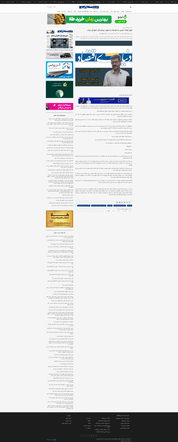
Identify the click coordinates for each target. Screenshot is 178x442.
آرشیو (75, 11)
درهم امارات (149, 2)
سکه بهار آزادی (16, 2)
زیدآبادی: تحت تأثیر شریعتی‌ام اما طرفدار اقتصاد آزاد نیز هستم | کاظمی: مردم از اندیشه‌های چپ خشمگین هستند (61, 119)
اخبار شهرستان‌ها (129, 33)
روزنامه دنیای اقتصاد (125, 421)
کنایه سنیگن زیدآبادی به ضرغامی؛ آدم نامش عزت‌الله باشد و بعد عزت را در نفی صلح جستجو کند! (59, 138)
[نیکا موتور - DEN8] (59, 55)
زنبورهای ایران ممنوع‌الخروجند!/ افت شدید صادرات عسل (62, 205)
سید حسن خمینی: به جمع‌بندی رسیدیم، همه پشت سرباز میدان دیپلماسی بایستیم (61, 128)
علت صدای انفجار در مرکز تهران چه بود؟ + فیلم (63, 158)
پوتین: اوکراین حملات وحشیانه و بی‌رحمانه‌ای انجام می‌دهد (61, 134)
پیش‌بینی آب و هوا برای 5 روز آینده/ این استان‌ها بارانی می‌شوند (60, 366)
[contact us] (84, 436)
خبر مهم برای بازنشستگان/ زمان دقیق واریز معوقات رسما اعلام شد (60, 145)
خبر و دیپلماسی (128, 11)
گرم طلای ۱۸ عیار (85, 2)
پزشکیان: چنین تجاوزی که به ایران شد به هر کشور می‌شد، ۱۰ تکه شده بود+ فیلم (60, 304)
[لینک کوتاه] (129, 202)
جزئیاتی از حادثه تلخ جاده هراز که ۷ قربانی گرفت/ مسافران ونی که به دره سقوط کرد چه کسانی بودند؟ (59, 166)
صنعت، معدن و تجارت (104, 11)
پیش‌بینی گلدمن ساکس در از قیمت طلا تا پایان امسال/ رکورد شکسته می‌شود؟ (59, 333)
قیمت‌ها (79, 11)
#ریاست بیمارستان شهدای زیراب (98, 205)
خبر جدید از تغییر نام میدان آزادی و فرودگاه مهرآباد (63, 163)
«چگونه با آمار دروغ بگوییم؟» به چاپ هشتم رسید (63, 321)
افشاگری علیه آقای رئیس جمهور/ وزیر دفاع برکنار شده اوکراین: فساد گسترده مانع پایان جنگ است (60, 142)
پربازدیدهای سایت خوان (59, 115)
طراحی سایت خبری (51, 439)
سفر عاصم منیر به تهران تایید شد (66, 364)
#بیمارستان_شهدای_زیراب (119, 205)
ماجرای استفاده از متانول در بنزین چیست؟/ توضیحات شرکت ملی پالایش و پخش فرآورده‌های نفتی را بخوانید (60, 318)
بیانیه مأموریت (68, 421)
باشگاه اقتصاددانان (85, 11)
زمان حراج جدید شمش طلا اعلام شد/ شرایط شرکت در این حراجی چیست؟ (60, 247)
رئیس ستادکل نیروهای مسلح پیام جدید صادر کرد (63, 354)
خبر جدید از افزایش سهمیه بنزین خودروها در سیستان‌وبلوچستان (60, 170)
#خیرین (109, 205)
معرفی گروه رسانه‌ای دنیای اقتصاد (122, 418)
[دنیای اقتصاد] (89, 7)
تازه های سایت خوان (59, 233)
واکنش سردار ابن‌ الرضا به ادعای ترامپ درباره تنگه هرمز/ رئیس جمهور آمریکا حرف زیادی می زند (59, 236)
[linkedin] (122, 202)
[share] (86, 436)
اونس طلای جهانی (49, 2)
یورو (163, 2)
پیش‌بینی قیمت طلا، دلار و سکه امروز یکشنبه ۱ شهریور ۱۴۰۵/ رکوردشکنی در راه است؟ (61, 398)
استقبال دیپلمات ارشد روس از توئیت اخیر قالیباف (63, 361)
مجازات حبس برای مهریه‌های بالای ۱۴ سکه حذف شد (63, 294)
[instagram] (96, 436)
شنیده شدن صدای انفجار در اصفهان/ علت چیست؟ (63, 369)
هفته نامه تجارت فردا (125, 425)
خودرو (91, 11)
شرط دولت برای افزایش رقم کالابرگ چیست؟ (64, 371)
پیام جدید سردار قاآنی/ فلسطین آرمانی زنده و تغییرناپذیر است (61, 339)
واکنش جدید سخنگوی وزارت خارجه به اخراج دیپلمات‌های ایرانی (61, 307)
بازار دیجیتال (95, 11)
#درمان (129, 205)
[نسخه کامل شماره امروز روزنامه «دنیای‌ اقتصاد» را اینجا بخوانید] (59, 38)
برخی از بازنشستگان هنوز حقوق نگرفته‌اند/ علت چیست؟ (62, 300)
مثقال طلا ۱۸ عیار (67, 2)
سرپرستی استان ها (86, 425)
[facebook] (127, 202)
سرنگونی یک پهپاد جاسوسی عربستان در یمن (64, 260)
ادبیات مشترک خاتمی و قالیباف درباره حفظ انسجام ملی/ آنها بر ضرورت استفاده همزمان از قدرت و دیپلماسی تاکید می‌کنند (61, 374)
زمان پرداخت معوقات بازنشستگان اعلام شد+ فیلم (63, 291)
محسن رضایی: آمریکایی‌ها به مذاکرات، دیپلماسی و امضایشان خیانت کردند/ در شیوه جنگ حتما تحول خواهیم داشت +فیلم (60, 155)
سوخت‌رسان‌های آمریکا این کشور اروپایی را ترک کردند (62, 391)
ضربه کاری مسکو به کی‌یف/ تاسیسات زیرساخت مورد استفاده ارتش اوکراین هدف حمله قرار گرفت (60, 240)
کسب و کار (63, 11)
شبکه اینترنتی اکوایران (125, 423)
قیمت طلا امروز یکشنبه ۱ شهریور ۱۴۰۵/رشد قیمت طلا (62, 278)
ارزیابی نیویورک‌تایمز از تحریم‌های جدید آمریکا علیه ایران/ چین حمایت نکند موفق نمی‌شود (59, 288)
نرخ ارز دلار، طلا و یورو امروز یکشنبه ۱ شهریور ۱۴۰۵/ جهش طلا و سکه (60, 263)
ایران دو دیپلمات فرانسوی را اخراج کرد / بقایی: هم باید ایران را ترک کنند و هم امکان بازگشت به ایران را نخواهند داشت (60, 256)
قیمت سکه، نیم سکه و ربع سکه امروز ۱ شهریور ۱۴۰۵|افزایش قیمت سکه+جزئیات (60, 271)
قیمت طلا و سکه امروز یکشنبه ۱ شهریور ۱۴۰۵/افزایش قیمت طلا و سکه (60, 281)
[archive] (81, 436)
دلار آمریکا (100, 2)
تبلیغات (89, 421)
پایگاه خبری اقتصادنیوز (124, 428)
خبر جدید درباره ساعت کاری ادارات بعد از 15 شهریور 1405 (62, 244)
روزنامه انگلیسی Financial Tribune (103, 432)
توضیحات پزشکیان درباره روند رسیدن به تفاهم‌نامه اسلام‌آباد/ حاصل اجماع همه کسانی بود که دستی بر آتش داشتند (60, 394)
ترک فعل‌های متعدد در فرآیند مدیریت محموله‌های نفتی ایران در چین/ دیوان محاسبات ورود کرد (60, 358)
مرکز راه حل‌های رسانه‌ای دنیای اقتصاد (102, 429)
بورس (111, 11)
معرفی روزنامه (68, 418)
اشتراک (89, 423)
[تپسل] (79, 98)
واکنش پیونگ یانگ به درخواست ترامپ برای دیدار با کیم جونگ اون (60, 147)
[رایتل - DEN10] (59, 106)
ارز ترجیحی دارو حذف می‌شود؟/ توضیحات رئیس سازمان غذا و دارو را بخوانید (59, 347)
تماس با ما (88, 418)
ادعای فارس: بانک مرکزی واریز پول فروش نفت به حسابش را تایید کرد (59, 161)
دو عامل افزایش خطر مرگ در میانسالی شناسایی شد (63, 132)
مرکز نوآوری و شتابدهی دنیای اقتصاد (102, 423)
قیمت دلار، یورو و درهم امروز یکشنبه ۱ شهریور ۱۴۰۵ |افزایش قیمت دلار (60, 267)
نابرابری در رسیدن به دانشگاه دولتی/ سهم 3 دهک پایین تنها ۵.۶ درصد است (60, 325)
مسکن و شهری (117, 11)
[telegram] (119, 202)
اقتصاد (122, 11)
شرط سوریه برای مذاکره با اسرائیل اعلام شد (65, 336)
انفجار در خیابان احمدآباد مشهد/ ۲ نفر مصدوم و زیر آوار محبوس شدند (60, 151)
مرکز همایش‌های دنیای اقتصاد (104, 421)
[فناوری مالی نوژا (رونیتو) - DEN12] (59, 219)
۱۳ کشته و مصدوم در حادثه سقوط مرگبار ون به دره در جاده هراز (60, 197)
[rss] (89, 436)
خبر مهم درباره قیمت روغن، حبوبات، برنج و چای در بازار (62, 172)
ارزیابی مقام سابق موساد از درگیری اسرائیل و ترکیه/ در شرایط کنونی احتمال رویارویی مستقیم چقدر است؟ (60, 329)
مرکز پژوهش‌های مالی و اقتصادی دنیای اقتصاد (102, 426)
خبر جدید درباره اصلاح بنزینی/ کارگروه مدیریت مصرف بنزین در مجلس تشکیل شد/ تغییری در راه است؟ (61, 351)
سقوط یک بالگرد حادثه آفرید (67, 195)
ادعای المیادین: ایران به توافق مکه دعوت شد (64, 200)
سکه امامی (33, 2)
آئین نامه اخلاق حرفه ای (66, 423)
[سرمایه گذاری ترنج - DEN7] (89, 19)
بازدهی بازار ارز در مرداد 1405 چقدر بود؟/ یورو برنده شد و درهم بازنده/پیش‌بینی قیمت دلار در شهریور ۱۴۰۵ (60, 402)
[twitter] (124, 202)
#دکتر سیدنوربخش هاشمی (83, 205)
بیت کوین (134, 2)
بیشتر (58, 11)
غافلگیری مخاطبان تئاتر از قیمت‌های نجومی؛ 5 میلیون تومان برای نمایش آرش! (60, 381)
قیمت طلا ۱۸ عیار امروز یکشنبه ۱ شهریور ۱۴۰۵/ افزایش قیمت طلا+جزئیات (61, 275)
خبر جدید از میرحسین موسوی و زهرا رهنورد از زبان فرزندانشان (61, 203)
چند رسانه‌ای (69, 11)
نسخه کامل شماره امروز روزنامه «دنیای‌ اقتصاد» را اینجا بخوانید (59, 50)
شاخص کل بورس (118, 2)
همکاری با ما (88, 428)
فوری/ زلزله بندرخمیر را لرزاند (67, 285)
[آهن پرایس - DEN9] (59, 69)
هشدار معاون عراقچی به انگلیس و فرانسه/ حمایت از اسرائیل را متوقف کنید (61, 186)
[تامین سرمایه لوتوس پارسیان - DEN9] (59, 89)
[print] (117, 202)
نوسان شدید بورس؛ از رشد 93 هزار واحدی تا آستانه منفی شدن (61, 310)
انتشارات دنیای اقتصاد (105, 418)
